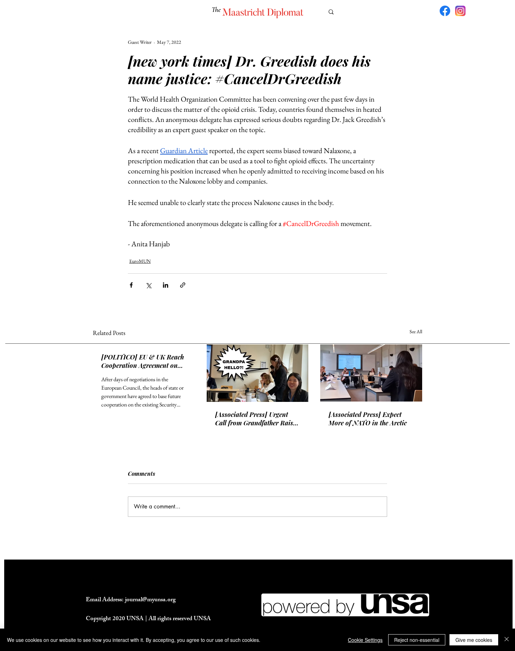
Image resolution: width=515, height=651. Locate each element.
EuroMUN (140, 261)
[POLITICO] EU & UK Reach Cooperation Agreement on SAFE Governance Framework (142, 361)
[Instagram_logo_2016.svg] (460, 11)
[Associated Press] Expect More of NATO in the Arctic (368, 418)
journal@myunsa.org (150, 600)
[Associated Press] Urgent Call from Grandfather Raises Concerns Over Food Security (257, 418)
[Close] (506, 639)
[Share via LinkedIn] (165, 285)
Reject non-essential (416, 639)
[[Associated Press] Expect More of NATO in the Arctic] (371, 373)
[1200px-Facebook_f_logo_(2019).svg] (445, 11)
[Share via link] (182, 285)
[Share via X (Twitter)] (148, 285)
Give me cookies (473, 639)
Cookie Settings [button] (365, 639)
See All (416, 331)
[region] (257, 11)
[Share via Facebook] (131, 285)
